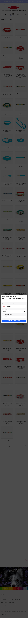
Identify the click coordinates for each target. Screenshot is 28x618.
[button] (14, 306)
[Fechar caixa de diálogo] (26, 296)
